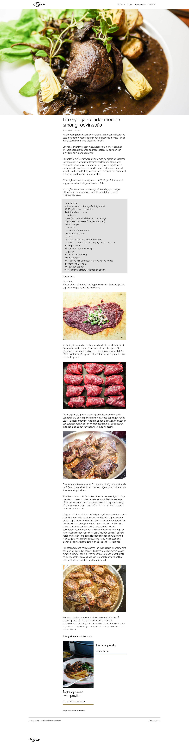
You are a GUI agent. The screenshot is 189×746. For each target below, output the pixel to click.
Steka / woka (81, 710)
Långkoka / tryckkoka (69, 710)
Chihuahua (153, 721)
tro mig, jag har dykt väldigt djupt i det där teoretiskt (92, 525)
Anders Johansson (74, 130)
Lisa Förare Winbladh (75, 701)
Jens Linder (103, 650)
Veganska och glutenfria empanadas (46, 721)
